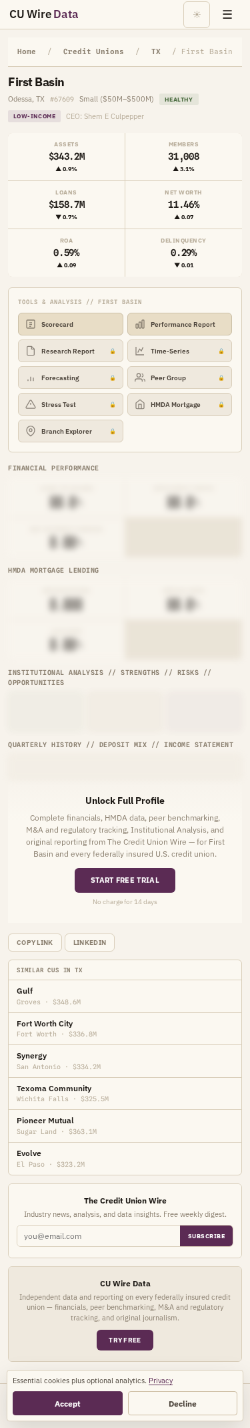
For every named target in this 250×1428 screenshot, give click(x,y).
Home (26, 51)
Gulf (25, 991)
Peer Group (188, 378)
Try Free (125, 1340)
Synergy (32, 1055)
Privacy (161, 1380)
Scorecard (57, 324)
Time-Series (188, 351)
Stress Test (78, 404)
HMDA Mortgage (188, 404)
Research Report (78, 351)
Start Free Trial (125, 880)
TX (156, 51)
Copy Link (35, 942)
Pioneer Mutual (45, 1120)
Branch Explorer (78, 431)
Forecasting (78, 378)
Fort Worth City (45, 1023)
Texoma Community (54, 1088)
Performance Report (183, 324)
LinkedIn (89, 942)
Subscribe (206, 1236)
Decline (183, 1404)
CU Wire (44, 14)
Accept (68, 1404)
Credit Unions (93, 51)
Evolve (29, 1153)
